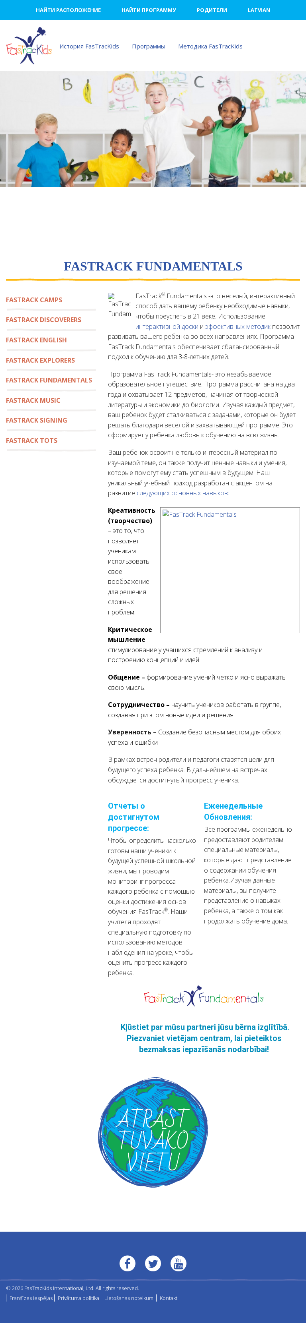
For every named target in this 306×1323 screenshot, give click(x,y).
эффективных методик (238, 326)
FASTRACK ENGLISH (36, 340)
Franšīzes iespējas (31, 1298)
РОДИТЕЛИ (212, 10)
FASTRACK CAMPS (34, 300)
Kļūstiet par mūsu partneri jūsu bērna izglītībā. (205, 1027)
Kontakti (169, 1298)
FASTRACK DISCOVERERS (43, 319)
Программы (148, 46)
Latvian (259, 10)
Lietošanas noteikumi (129, 1298)
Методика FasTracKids (210, 46)
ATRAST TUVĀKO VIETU (153, 1142)
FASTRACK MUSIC (33, 400)
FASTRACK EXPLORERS (40, 360)
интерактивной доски (166, 326)
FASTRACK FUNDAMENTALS (49, 380)
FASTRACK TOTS (31, 440)
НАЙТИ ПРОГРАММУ (149, 10)
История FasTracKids (89, 46)
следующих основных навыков (182, 493)
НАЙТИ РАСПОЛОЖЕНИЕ (68, 10)
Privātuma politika (78, 1298)
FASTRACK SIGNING (36, 420)
